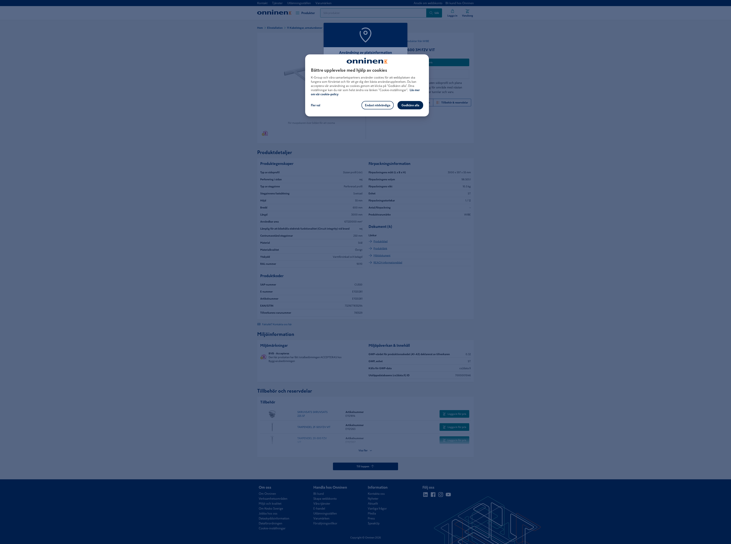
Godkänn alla (410, 105)
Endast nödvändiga (377, 105)
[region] (367, 85)
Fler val (315, 105)
